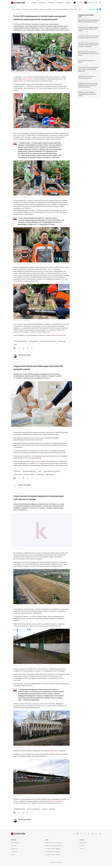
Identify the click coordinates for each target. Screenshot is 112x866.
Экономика (14, 855)
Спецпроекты (48, 9)
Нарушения (18, 474)
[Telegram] (23, 348)
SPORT (68, 2)
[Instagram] (14, 348)
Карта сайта (83, 846)
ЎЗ (96, 2)
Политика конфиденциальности (54, 849)
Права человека (29, 474)
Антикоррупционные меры (52, 855)
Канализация (33, 341)
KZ (80, 2)
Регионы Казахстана (20, 341)
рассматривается (56, 805)
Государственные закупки (52, 858)
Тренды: (13, 9)
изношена (58, 335)
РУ (85, 2)
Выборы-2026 (73, 9)
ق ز (94, 2)
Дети (39, 471)
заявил (58, 758)
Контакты (82, 849)
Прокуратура (50, 474)
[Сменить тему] (75, 2)
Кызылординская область (52, 471)
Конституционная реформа (60, 9)
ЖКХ (15, 344)
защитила (38, 461)
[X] (32, 348)
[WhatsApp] (19, 348)
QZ (83, 2)
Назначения (25, 9)
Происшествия (15, 846)
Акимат (44, 813)
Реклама (82, 852)
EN (88, 2)
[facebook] (85, 837)
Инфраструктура (19, 813)
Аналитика (60, 2)
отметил (20, 81)
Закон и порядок (34, 9)
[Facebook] (27, 348)
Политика (13, 849)
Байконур (17, 471)
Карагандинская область (48, 341)
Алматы (51, 813)
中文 (91, 2)
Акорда (18, 9)
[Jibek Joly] (92, 9)
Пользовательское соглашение (54, 846)
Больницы (40, 474)
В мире (13, 858)
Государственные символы (52, 852)
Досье (41, 9)
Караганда (62, 341)
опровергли (52, 754)
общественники (28, 79)
